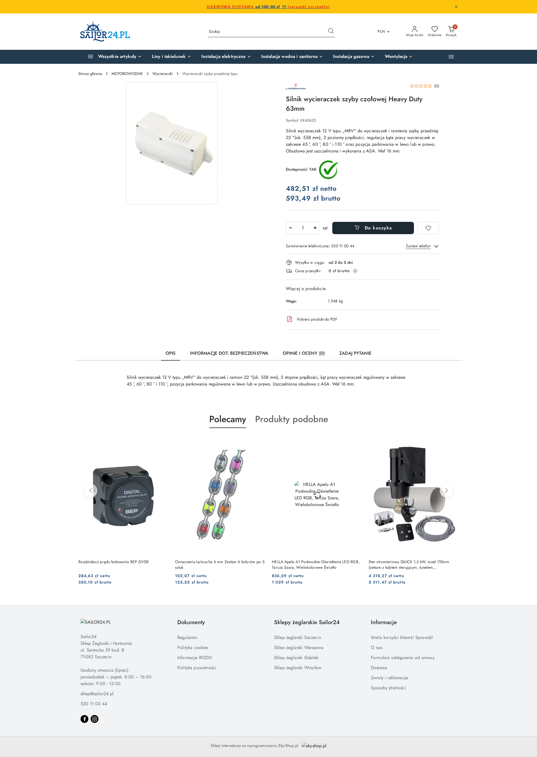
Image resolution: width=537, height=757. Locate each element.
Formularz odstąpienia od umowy (403, 657)
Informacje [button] (384, 622)
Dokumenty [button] (191, 622)
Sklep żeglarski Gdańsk (296, 657)
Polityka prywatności (196, 667)
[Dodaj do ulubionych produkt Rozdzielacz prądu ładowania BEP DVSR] (162, 441)
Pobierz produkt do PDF (317, 319)
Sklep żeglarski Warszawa (298, 647)
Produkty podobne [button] (291, 419)
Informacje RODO (194, 657)
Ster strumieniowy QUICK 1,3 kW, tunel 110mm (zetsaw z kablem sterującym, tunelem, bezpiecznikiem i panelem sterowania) (409, 564)
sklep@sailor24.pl (97, 693)
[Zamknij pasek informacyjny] (456, 6)
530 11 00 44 (94, 703)
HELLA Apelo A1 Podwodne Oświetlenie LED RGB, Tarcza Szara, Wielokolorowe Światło (315, 564)
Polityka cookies (192, 647)
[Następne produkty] (446, 490)
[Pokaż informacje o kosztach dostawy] (355, 271)
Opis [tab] (171, 353)
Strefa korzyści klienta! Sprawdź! (402, 637)
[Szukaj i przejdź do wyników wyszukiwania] (331, 31)
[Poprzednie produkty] (91, 490)
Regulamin (187, 637)
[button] (451, 56)
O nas (376, 647)
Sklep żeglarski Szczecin (297, 637)
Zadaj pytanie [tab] (355, 353)
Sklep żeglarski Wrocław (297, 667)
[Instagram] (94, 719)
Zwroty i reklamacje (389, 677)
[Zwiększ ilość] (315, 228)
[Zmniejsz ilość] (290, 228)
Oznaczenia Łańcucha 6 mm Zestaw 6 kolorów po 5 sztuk (220, 564)
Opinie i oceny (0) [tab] (304, 353)
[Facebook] (84, 719)
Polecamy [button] (227, 419)
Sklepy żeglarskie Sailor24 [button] (307, 622)
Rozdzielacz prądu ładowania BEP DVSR (113, 562)
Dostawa (379, 667)
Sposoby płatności (388, 688)
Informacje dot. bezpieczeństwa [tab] (229, 353)
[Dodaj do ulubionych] (428, 228)
